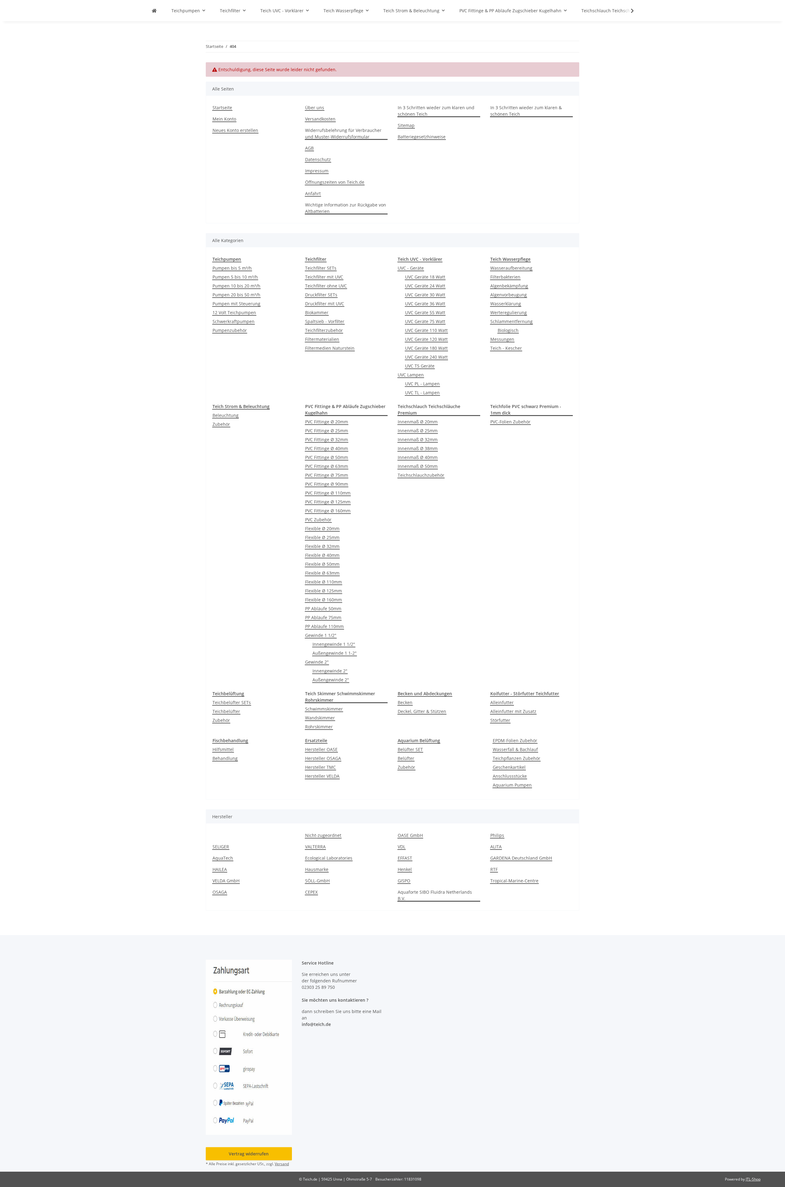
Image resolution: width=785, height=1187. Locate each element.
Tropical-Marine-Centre (514, 881)
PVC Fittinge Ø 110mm (327, 493)
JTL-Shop (753, 1179)
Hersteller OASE (321, 749)
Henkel (405, 869)
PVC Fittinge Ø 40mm (326, 448)
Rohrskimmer (319, 727)
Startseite (222, 107)
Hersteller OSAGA (323, 758)
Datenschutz (318, 159)
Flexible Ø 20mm (322, 528)
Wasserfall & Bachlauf (515, 749)
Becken (405, 702)
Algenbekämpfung (509, 286)
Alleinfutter (502, 702)
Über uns (314, 107)
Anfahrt (313, 193)
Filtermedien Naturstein (329, 348)
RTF (494, 869)
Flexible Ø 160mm (323, 600)
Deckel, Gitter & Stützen (422, 711)
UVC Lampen (411, 375)
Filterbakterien (505, 277)
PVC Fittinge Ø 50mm (326, 457)
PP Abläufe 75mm (323, 617)
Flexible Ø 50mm (322, 564)
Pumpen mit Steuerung (236, 303)
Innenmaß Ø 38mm (418, 448)
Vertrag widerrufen (249, 1154)
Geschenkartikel (509, 767)
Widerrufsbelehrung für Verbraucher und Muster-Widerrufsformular (343, 133)
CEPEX (311, 892)
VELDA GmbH (226, 881)
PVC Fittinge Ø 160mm (327, 511)
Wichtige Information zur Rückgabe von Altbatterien (345, 208)
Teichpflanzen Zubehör (516, 758)
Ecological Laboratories (328, 858)
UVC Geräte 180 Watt (426, 348)
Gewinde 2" (317, 662)
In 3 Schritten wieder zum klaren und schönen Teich (436, 111)
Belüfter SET (410, 749)
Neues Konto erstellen (235, 130)
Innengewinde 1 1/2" (333, 644)
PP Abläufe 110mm (324, 626)
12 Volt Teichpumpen (234, 312)
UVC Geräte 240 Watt (426, 357)
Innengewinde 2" (329, 671)
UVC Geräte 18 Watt (425, 277)
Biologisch (508, 330)
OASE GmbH (410, 835)
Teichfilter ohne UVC (326, 286)
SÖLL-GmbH (317, 881)
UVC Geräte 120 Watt (426, 339)
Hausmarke (316, 869)
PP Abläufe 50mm (323, 608)
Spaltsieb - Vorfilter (324, 321)
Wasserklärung (505, 303)
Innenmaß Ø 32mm (418, 439)
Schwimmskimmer (324, 709)
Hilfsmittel (223, 749)
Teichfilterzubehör (324, 330)
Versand (282, 1163)
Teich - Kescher (506, 348)
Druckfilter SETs (321, 295)
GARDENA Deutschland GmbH (521, 858)
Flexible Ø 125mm (323, 591)
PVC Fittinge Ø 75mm (326, 475)
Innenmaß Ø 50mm (418, 466)
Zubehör (221, 424)
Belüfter (406, 758)
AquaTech (223, 858)
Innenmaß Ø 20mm (418, 422)
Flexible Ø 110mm (323, 582)
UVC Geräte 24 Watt (425, 286)
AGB (309, 148)
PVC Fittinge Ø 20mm (326, 422)
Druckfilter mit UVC (324, 303)
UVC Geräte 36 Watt (425, 303)
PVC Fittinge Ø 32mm (326, 439)
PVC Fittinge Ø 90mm (326, 484)
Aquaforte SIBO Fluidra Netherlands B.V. (435, 895)
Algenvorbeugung (508, 295)
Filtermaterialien (322, 339)
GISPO (404, 881)
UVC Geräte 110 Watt (426, 330)
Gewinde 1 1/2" (320, 635)
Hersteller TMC (320, 767)
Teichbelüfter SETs (232, 702)
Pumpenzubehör (230, 330)
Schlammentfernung (511, 321)
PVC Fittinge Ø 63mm (326, 466)
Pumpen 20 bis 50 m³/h (236, 295)
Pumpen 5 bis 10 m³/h (235, 277)
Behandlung (225, 758)
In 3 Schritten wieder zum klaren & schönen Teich (526, 111)
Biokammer (316, 312)
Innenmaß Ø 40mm (418, 457)
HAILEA (220, 869)
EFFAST (405, 858)
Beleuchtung (226, 415)
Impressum (316, 171)
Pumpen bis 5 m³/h (232, 268)
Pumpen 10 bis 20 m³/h (236, 286)
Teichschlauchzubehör (421, 475)
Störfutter (500, 720)
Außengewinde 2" (330, 680)
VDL (401, 847)
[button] (628, 10)
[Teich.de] (154, 10)
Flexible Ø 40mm (322, 555)
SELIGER (221, 847)
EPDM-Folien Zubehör (515, 740)
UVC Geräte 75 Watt (425, 321)
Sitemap (406, 125)
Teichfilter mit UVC (324, 277)
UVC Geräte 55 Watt (425, 312)
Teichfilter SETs (320, 268)
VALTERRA (315, 847)
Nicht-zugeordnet (323, 835)
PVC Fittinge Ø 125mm (327, 502)
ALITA (496, 847)
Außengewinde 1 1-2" (334, 653)
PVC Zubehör (318, 519)
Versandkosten (320, 119)
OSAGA (220, 892)
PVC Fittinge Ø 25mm (326, 431)
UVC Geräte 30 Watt (425, 295)
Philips (497, 835)
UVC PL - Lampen (422, 384)
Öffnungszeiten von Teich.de (334, 182)
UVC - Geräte (411, 268)
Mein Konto (224, 119)
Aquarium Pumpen (512, 785)
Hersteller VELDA (322, 776)
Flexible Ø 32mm (322, 546)
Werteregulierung (508, 312)
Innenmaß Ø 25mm (418, 431)
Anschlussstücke (510, 776)
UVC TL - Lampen (422, 392)
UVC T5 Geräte (420, 366)
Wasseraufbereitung (511, 268)
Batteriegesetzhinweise (422, 137)
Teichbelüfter (226, 711)
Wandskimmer (320, 718)
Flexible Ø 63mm (322, 573)
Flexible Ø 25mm (322, 537)
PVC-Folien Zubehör (510, 422)
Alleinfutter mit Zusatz (513, 711)
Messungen (502, 339)
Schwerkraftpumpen (234, 321)
